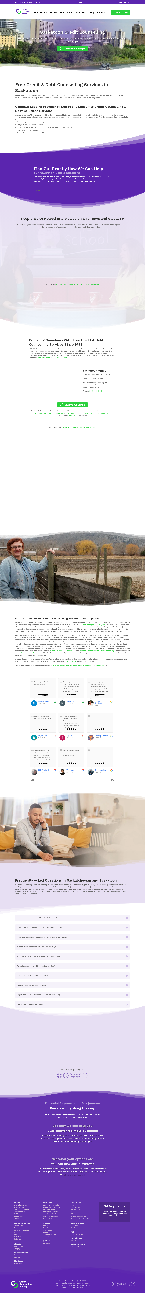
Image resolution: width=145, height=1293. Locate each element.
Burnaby (17, 1228)
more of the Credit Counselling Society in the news (77, 284)
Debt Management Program (93, 625)
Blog (92, 13)
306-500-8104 (44, 358)
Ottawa (45, 1226)
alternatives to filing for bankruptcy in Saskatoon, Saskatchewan (79, 665)
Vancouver (18, 1226)
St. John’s (75, 1247)
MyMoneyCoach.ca (78, 1216)
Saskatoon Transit (88, 427)
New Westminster (21, 1230)
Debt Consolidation (50, 1214)
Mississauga (47, 1230)
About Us (80, 13)
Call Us (110, 842)
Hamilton (46, 1232)
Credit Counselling (21, 1209)
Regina (17, 1257)
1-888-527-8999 (120, 12)
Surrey (16, 1232)
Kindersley (83, 413)
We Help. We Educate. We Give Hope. (27, 2)
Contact (101, 13)
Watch (27, 273)
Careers (17, 1218)
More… (86, 1283)
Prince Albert (63, 413)
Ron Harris (70, 701)
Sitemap (74, 1214)
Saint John (75, 1228)
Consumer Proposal (50, 1216)
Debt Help (39, 13)
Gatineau (46, 1243)
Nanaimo (17, 1237)
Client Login (122, 2)
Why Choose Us (20, 1205)
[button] (129, 2)
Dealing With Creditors (51, 1207)
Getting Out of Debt (50, 1205)
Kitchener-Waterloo (50, 1234)
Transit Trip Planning (70, 427)
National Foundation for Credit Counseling (96, 651)
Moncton (74, 1226)
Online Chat (94, 842)
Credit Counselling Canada (61, 651)
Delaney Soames (101, 736)
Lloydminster (94, 413)
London (45, 1237)
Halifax (74, 1240)
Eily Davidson (72, 736)
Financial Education (60, 13)
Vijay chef (70, 770)
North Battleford (50, 413)
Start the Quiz (72, 1149)
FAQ (72, 1205)
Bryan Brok (42, 736)
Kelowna (17, 1239)
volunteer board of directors (28, 653)
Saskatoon (18, 1255)
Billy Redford (43, 770)
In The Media (19, 1214)
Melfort (72, 415)
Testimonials (19, 1212)
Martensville (37, 413)
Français (79, 2)
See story (80, 273)
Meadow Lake (107, 413)
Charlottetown (77, 1234)
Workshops (75, 1209)
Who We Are (19, 1207)
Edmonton (18, 1246)
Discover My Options (72, 1182)
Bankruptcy (47, 1218)
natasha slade (43, 701)
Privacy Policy (64, 1281)
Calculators (75, 1207)
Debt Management (50, 1212)
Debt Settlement (49, 1209)
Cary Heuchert (100, 770)
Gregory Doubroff (98, 702)
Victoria (17, 1234)
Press (28, 1214)
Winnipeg (18, 1263)
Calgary (17, 1249)
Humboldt (74, 413)
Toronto (45, 1228)
